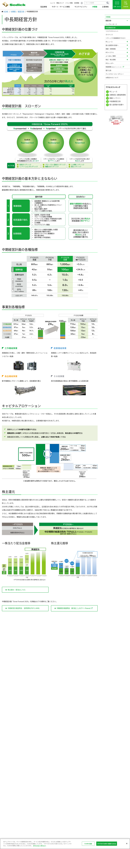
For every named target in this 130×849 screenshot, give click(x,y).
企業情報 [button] (105, 6)
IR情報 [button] (94, 6)
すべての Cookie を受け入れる (106, 844)
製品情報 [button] (43, 6)
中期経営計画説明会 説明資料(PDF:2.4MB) (24, 608)
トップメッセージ (111, 24)
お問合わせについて (112, 77)
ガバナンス (109, 34)
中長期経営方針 (115, 101)
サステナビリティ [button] (81, 6)
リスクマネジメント (112, 31)
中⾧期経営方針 (111, 28)
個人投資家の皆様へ (116, 104)
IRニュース (113, 91)
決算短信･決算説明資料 (117, 95)
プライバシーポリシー (39, 846)
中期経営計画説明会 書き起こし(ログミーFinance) (73, 608)
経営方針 (21, 11)
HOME (6, 11)
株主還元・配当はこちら (16, 589)
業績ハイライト (115, 98)
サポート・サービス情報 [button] (61, 6)
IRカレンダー (110, 63)
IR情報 (13, 11)
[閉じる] (127, 843)
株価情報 (113, 67)
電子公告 (108, 70)
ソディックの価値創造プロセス (115, 38)
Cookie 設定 (88, 844)
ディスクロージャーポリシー (115, 74)
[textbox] (96, 2)
